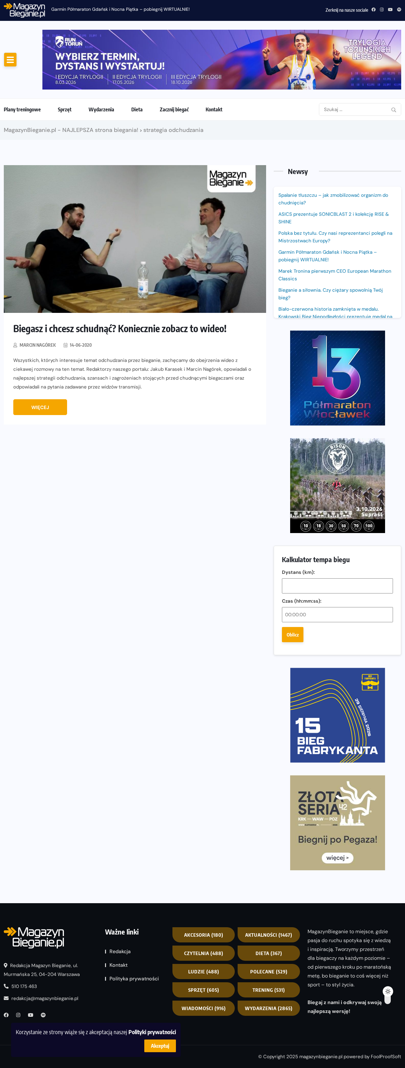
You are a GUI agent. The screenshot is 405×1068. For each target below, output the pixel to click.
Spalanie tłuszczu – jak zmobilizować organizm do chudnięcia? (333, 199)
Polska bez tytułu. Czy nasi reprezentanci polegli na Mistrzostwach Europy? (335, 237)
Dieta (137, 109)
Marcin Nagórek (38, 345)
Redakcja (120, 951)
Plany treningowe (22, 109)
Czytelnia (203, 953)
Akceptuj (160, 1046)
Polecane (269, 971)
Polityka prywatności (134, 978)
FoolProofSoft (386, 1056)
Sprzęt (65, 109)
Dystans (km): (298, 572)
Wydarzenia (101, 109)
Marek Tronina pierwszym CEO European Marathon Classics (334, 275)
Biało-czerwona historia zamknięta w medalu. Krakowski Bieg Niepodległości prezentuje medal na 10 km (335, 316)
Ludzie (203, 971)
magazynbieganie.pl (320, 1056)
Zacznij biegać (174, 109)
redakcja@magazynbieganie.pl (44, 998)
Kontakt (214, 109)
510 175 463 (23, 986)
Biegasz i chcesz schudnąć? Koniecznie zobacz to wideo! (120, 328)
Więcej (40, 407)
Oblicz (293, 634)
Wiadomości (204, 1008)
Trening (268, 990)
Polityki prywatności (152, 1031)
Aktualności (268, 935)
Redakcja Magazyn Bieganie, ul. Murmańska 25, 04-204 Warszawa (42, 970)
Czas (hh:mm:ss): (301, 601)
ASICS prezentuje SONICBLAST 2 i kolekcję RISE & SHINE (333, 218)
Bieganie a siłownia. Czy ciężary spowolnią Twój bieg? (330, 294)
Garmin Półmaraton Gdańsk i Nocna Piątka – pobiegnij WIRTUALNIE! (120, 9)
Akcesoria (203, 935)
